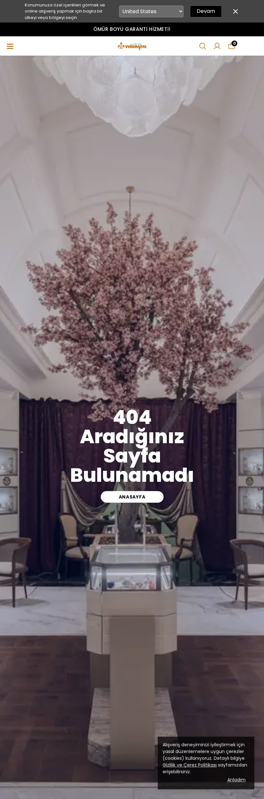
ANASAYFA (132, 497)
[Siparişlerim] (217, 46)
